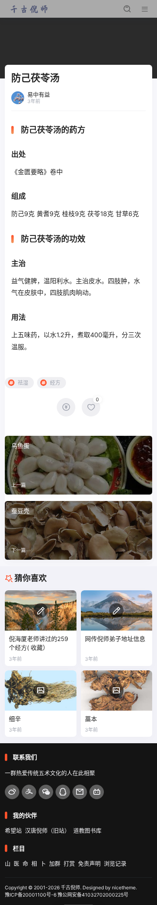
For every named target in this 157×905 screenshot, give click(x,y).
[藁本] (117, 690)
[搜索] (127, 9)
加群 (54, 863)
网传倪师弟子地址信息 (115, 639)
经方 (55, 382)
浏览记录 (115, 863)
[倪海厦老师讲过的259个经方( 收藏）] (40, 610)
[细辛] (40, 690)
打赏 (69, 863)
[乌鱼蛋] (78, 465)
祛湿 (23, 382)
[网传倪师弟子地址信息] (117, 610)
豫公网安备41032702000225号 (93, 895)
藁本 (91, 719)
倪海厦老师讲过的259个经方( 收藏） (38, 643)
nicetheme (124, 887)
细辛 (15, 719)
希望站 (13, 830)
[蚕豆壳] (78, 530)
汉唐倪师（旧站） (47, 830)
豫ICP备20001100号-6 (30, 895)
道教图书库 (87, 830)
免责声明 (89, 863)
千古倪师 (70, 887)
